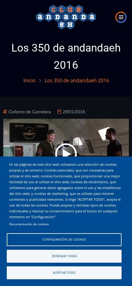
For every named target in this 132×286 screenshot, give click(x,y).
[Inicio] (66, 16)
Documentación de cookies (29, 224)
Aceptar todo (64, 273)
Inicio (29, 80)
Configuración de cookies (64, 240)
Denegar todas (64, 256)
